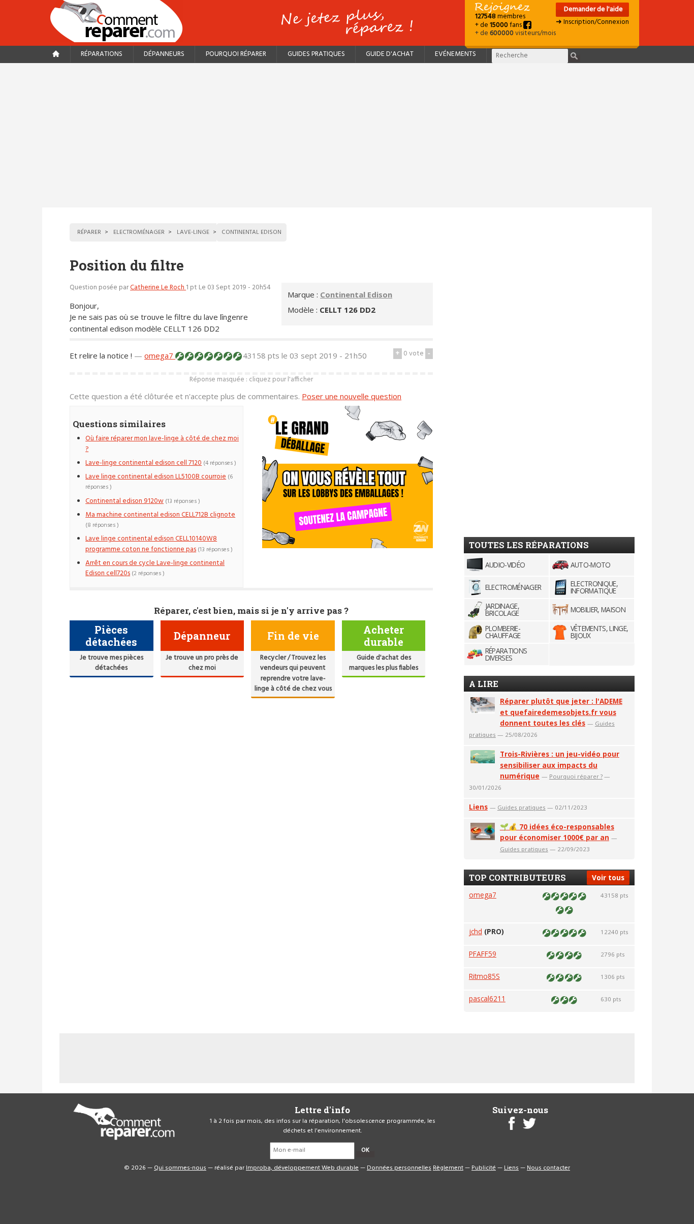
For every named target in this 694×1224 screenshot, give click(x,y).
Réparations (101, 54)
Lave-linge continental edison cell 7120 (143, 463)
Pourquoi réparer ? (576, 776)
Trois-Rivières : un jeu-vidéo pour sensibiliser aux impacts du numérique (559, 765)
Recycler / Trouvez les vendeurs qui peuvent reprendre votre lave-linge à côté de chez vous (293, 673)
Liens (478, 807)
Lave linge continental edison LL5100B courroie (155, 476)
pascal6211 (487, 998)
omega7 (159, 355)
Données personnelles (399, 1168)
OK (365, 1150)
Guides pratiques (316, 54)
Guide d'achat (390, 54)
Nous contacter (548, 1168)
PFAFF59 (482, 954)
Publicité (483, 1168)
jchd (475, 931)
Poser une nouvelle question (351, 396)
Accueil (120, 21)
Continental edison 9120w (124, 501)
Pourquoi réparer (236, 54)
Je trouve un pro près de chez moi (202, 662)
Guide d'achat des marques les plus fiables (383, 662)
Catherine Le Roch (158, 287)
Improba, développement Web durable (302, 1168)
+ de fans (499, 25)
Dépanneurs (164, 54)
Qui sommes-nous (180, 1168)
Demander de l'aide (592, 9)
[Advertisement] (347, 135)
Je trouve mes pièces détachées (111, 662)
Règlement (448, 1168)
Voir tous (608, 877)
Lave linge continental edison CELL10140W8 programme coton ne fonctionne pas (151, 543)
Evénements (455, 54)
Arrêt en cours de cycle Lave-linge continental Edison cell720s (155, 568)
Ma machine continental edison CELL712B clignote (160, 515)
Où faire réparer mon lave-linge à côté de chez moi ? (162, 443)
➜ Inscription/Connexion (592, 22)
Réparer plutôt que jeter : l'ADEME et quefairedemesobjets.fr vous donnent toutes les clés (561, 712)
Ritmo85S (484, 976)
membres (500, 16)
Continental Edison (356, 294)
